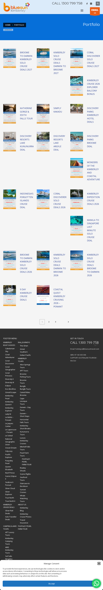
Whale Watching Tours (23, 498)
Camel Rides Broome (25, 393)
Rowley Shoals (23, 469)
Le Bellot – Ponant (9, 418)
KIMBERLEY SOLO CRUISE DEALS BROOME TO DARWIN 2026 (93, 265)
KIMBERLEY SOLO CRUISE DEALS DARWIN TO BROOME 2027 (60, 63)
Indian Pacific (25, 355)
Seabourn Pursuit (9, 483)
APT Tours (24, 370)
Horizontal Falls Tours (24, 421)
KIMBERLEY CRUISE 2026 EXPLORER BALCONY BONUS (93, 87)
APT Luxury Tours (9, 533)
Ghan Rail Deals (9, 512)
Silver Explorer (8, 493)
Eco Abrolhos (10, 389)
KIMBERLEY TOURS (22, 359)
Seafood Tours (23, 478)
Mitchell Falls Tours (25, 448)
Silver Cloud (10, 488)
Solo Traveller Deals (10, 518)
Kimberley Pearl (9, 397)
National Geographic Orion (10, 442)
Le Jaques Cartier (9, 424)
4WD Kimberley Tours (9, 550)
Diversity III (9, 382)
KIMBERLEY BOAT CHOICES (9, 343)
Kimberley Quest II (9, 403)
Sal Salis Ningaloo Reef (8, 559)
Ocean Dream (10, 448)
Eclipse (8, 385)
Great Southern (24, 350)
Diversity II (9, 379)
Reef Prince (10, 473)
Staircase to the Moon (25, 484)
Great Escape (10, 392)
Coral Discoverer (9, 362)
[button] (99, 563)
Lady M (8, 414)
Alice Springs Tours (25, 366)
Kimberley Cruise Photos (25, 515)
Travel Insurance (24, 521)
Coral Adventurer (9, 356)
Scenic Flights (25, 474)
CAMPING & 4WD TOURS (10, 527)
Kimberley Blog (24, 509)
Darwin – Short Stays (24, 414)
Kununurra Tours (24, 433)
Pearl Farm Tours (24, 454)
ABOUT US (22, 504)
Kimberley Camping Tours (9, 541)
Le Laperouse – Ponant (10, 431)
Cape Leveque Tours (23, 401)
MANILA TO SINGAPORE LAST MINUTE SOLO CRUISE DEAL (93, 230)
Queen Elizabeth (9, 468)
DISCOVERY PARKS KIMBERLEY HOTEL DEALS (93, 115)
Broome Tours (23, 381)
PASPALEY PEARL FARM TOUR (26, 462)
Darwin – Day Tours (25, 408)
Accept (51, 583)
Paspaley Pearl (9, 462)
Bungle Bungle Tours (25, 387)
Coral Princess (8, 374)
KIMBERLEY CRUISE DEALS (8, 506)
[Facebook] (87, 4)
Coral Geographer (10, 368)
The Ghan (24, 345)
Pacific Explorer (8, 455)
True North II (10, 501)
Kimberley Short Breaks (25, 427)
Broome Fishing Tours (25, 375)
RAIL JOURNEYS (24, 342)
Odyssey (8, 451)
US (94, 11)
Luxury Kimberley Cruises (24, 441)
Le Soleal (9, 435)
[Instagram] (91, 4)
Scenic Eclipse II (10, 477)
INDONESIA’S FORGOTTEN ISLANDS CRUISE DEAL (26, 200)
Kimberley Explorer (9, 409)
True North (9, 498)
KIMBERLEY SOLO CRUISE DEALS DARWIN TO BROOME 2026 (60, 265)
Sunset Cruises (23, 491)
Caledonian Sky (10, 350)
